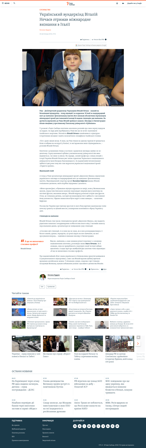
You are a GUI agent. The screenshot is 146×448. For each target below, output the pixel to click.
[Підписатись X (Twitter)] (84, 426)
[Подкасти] (117, 3)
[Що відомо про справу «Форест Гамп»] (57, 344)
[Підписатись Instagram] (94, 426)
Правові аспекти (48, 433)
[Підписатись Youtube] (89, 426)
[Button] (84, 39)
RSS (13, 436)
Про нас (45, 425)
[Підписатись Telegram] (103, 426)
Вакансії (45, 436)
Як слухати (15, 425)
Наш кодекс (46, 429)
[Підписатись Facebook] (75, 426)
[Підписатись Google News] (79, 426)
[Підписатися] (117, 426)
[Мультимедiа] (123, 3)
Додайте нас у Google (134, 3)
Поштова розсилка (18, 433)
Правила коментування (20, 440)
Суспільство (45, 10)
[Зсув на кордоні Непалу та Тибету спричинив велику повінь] (88, 344)
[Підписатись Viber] (98, 426)
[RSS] (108, 426)
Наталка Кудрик (45, 30)
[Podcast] (112, 426)
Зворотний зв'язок (48, 440)
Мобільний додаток (19, 429)
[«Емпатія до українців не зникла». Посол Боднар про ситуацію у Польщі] (19, 301)
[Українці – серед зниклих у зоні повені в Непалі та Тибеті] (26, 344)
